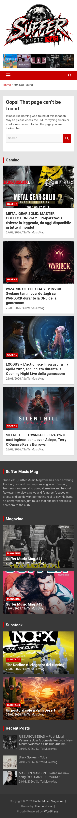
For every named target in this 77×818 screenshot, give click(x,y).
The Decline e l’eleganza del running (35, 665)
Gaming (13, 160)
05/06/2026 (13, 714)
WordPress (51, 811)
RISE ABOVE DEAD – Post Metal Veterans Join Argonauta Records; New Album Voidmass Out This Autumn (46, 740)
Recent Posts (18, 728)
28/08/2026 (26, 748)
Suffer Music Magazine (48, 801)
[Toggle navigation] (8, 75)
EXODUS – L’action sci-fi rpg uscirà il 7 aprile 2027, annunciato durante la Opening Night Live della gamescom (37, 369)
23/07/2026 (13, 669)
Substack (14, 625)
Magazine (14, 519)
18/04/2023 (13, 608)
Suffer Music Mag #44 (24, 559)
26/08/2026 (13, 308)
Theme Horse (44, 806)
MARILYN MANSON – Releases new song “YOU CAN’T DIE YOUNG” (44, 775)
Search (67, 138)
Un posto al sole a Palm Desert (30, 710)
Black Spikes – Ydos (33, 757)
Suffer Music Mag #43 (24, 604)
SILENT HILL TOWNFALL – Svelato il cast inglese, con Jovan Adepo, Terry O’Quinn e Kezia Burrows (36, 439)
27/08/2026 (13, 232)
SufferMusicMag (33, 232)
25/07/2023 (13, 563)
